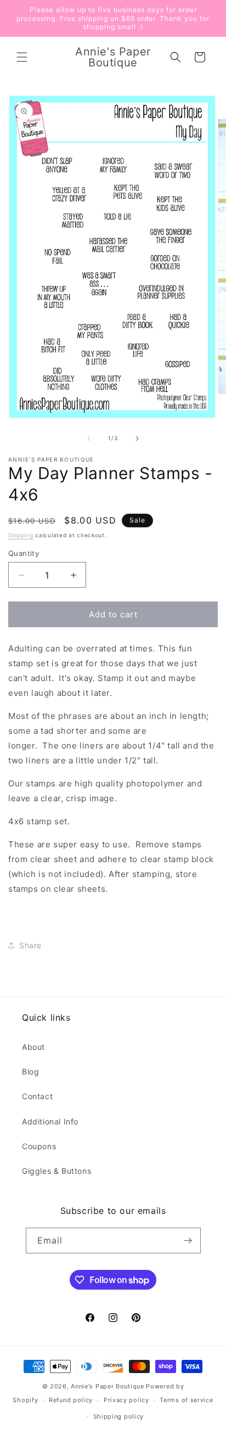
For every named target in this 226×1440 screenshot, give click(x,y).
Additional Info (50, 1121)
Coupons (39, 1146)
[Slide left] (89, 438)
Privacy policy (126, 1400)
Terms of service (186, 1400)
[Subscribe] (188, 1240)
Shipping (20, 535)
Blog (30, 1071)
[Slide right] (137, 438)
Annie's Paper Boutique (107, 1386)
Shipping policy (118, 1416)
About (33, 1046)
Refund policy (71, 1400)
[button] (22, 57)
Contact (37, 1096)
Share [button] (30, 945)
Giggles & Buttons (56, 1170)
